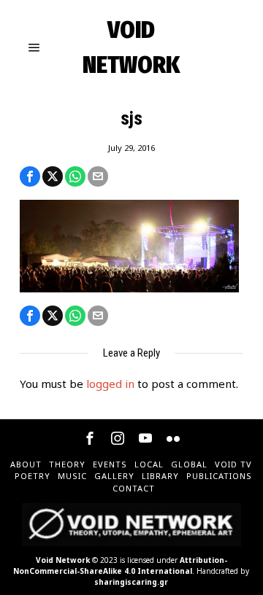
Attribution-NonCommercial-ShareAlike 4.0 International (120, 565)
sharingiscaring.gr (131, 582)
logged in (110, 383)
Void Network (63, 560)
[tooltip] (30, 176)
